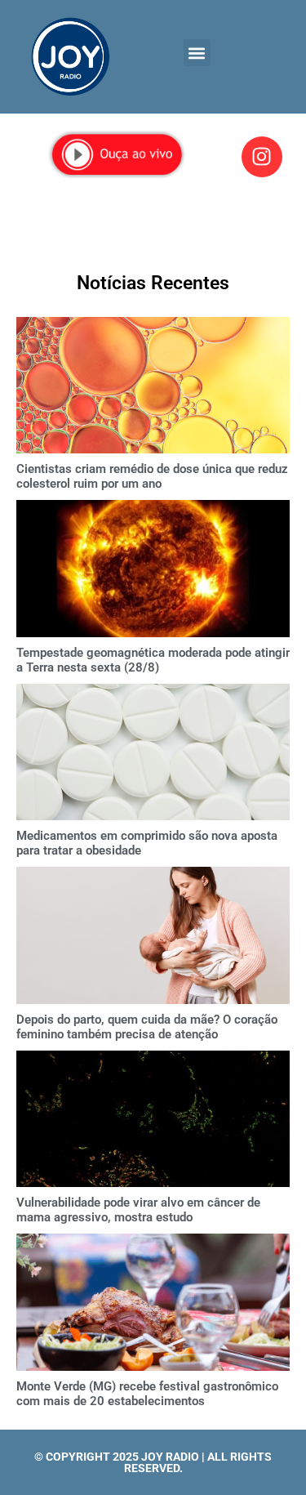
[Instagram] (262, 156)
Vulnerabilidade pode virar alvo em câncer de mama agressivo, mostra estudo (138, 1210)
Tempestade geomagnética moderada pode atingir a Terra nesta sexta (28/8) (153, 660)
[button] (197, 52)
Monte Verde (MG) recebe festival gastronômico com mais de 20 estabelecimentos (147, 1393)
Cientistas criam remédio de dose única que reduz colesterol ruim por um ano (152, 476)
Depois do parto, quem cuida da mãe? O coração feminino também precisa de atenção (146, 1027)
